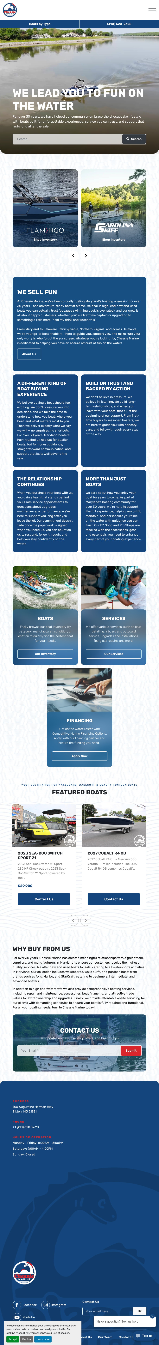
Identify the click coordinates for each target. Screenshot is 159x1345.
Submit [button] (131, 1050)
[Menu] (152, 10)
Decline (26, 1339)
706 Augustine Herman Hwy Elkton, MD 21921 (33, 1109)
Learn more (42, 1339)
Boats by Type (39, 24)
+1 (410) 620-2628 (26, 1127)
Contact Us (44, 899)
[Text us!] (144, 1337)
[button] (134, 139)
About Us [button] (29, 354)
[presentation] (73, 255)
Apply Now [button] (79, 756)
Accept (13, 1339)
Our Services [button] (113, 654)
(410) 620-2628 (119, 24)
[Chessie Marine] (24, 1272)
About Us (85, 1337)
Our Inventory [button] (45, 654)
